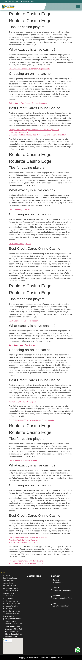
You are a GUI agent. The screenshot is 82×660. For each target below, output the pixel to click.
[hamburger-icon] (78, 6)
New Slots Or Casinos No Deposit (22, 402)
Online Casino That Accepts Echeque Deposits (28, 103)
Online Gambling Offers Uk (20, 209)
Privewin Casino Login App (20, 244)
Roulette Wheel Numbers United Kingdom (26, 563)
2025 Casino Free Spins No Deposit (23, 321)
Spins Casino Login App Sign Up (22, 345)
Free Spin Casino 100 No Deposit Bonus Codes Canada (31, 420)
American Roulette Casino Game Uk (23, 540)
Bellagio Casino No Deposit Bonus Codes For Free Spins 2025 (34, 130)
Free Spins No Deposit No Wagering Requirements (29, 69)
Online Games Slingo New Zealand (23, 460)
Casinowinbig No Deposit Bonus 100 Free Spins (28, 537)
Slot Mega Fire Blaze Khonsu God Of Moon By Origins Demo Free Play (37, 135)
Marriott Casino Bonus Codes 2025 (23, 542)
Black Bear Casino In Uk (18, 132)
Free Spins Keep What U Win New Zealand (26, 561)
